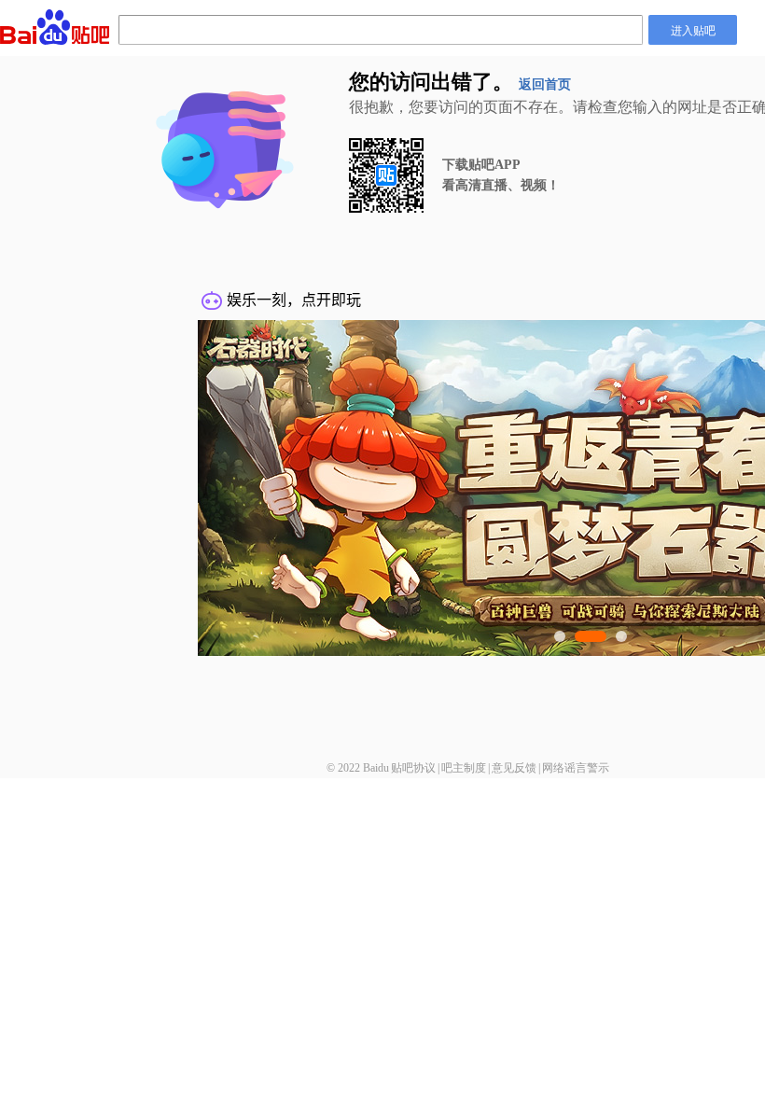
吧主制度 (463, 767)
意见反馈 (514, 767)
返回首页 (545, 84)
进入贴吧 (693, 29)
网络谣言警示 (575, 767)
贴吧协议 (413, 767)
